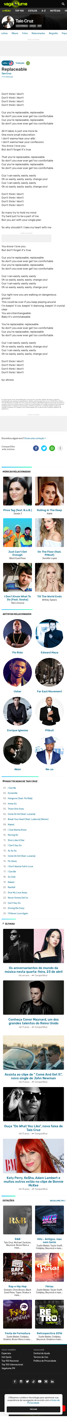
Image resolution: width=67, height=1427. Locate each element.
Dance (33, 26)
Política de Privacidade (45, 1361)
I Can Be (12, 788)
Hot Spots (6, 1357)
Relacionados (38, 33)
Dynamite (12, 793)
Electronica (22, 26)
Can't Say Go (14, 903)
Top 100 (19, 10)
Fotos (25, 33)
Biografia (53, 33)
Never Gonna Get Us (18, 897)
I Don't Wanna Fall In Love (20, 866)
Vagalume (15, 4)
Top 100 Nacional (10, 1361)
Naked (11, 824)
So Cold (11, 877)
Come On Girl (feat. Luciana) (21, 814)
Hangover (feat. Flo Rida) (20, 798)
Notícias (55, 10)
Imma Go (12, 803)
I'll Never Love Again (18, 913)
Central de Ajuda (42, 1353)
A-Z (44, 10)
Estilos (32, 10)
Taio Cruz (24, 21)
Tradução (20, 63)
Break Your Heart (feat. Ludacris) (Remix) (28, 819)
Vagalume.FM (57, 1200)
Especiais (6, 1353)
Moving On (13, 835)
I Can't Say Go (15, 845)
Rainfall (11, 887)
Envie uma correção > (35, 438)
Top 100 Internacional (12, 1364)
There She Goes (16, 809)
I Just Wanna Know (17, 830)
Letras (4, 33)
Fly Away (12, 861)
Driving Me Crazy (16, 908)
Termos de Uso (41, 1357)
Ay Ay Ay (12, 850)
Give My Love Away (17, 892)
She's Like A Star (16, 840)
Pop (39, 26)
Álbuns (15, 33)
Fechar (33, 1409)
